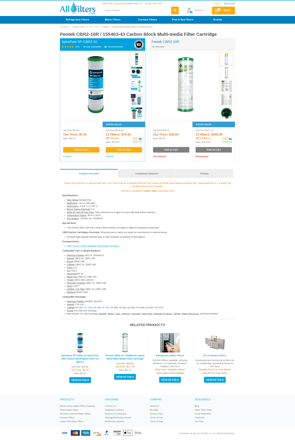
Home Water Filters (69, 410)
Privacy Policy (156, 413)
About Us (154, 406)
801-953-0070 (155, 3)
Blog (197, 406)
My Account (229, 3)
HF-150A (88, 307)
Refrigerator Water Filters (170, 355)
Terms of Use (156, 417)
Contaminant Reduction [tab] (146, 173)
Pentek (105, 27)
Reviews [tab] (204, 173)
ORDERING (111, 399)
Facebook (199, 417)
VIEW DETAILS (80, 380)
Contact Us (110, 406)
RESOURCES (203, 399)
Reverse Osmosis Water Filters (75, 413)
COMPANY (156, 399)
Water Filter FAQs (203, 410)
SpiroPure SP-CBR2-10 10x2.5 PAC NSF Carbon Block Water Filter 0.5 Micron (80, 358)
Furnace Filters (67, 417)
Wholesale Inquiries (114, 421)
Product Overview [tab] (89, 173)
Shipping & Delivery (114, 410)
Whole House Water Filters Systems (77, 406)
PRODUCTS (67, 399)
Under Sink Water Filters (72, 421)
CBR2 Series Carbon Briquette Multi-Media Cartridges (93, 246)
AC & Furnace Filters (214, 355)
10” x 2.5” (93, 27)
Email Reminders (203, 413)
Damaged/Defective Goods (118, 417)
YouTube (199, 421)
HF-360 (105, 307)
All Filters (64, 27)
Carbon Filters (78, 27)
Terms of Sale (156, 421)
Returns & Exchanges (115, 413)
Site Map (154, 410)
